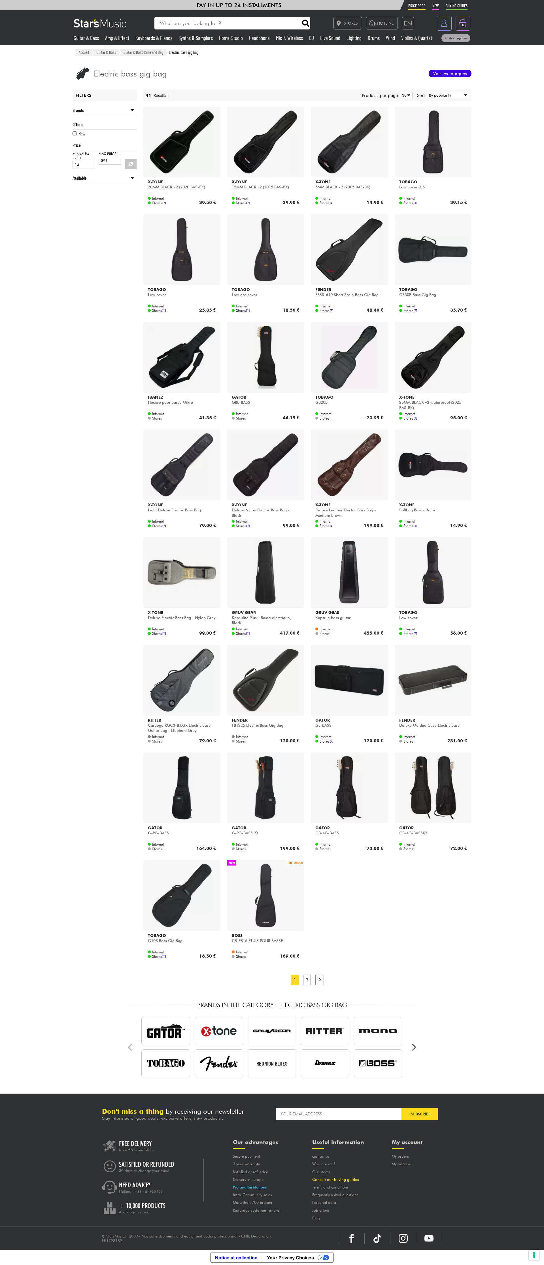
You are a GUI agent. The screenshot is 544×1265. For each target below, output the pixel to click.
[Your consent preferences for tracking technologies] (534, 1255)
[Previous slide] (130, 1047)
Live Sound (330, 38)
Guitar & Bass (87, 38)
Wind (391, 38)
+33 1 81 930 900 (149, 1192)
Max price (107, 154)
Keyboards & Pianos (154, 38)
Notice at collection (236, 1257)
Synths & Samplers (196, 38)
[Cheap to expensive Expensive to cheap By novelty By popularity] (447, 95)
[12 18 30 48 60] (405, 95)
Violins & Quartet (416, 38)
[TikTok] (377, 1238)
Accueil (84, 52)
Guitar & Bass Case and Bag (143, 52)
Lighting (355, 38)
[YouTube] (429, 1238)
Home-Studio (231, 38)
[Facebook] (351, 1238)
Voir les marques (450, 73)
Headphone (260, 38)
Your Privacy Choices (290, 1257)
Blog (316, 1218)
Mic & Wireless (290, 38)
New (81, 133)
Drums (374, 38)
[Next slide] (413, 1047)
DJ (312, 38)
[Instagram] (403, 1238)
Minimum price (81, 156)
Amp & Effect (117, 38)
